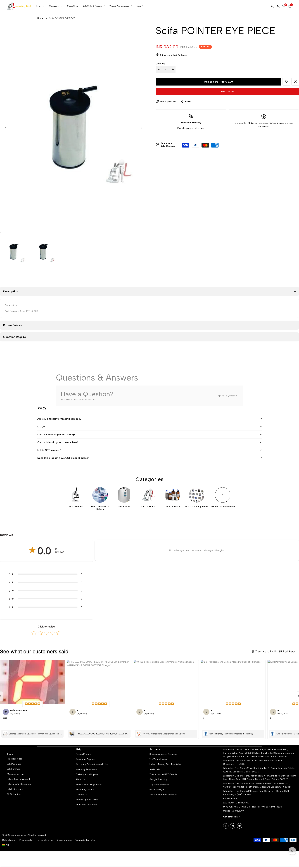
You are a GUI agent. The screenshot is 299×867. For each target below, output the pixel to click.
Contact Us (82, 794)
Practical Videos (15, 758)
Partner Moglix (157, 789)
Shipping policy (64, 840)
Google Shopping (159, 779)
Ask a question (168, 101)
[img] (32, 704)
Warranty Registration (87, 769)
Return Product (84, 754)
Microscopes (76, 506)
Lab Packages (14, 764)
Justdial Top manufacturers (164, 794)
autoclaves (124, 506)
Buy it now (227, 91)
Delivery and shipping (87, 774)
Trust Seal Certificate (86, 804)
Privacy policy (26, 840)
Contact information (85, 840)
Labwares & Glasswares (19, 784)
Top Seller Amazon (159, 784)
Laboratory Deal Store (234, 775)
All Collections (14, 794)
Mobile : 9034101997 (233, 811)
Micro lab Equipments (196, 506)
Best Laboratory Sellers (100, 507)
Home (40, 18)
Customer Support (85, 759)
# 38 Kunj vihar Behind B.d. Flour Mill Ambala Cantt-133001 (252, 806)
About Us (80, 779)
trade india (155, 769)
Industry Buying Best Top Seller (165, 764)
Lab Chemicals (172, 506)
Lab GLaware (148, 506)
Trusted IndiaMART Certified (164, 774)
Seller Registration (85, 789)
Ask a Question (229, 395)
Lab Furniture (13, 769)
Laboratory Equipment (18, 779)
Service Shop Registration (89, 784)
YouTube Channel (159, 759)
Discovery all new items (222, 506)
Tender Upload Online (87, 799)
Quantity (160, 63)
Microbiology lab (15, 774)
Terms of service (45, 840)
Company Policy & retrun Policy (92, 764)
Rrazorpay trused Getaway (163, 754)
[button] (286, 82)
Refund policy (9, 840)
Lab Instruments (15, 789)
